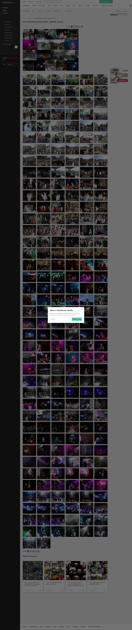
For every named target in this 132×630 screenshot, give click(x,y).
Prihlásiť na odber (77, 319)
